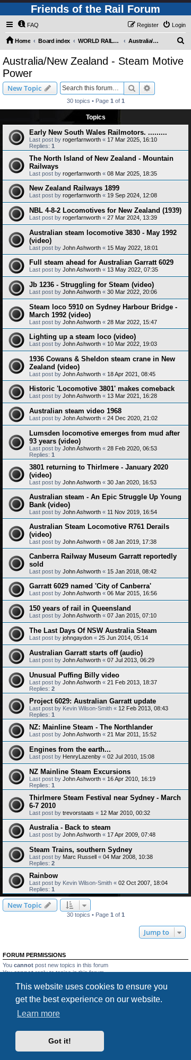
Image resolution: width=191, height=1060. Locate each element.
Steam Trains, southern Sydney (80, 850)
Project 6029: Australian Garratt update (92, 701)
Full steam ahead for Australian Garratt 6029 (101, 262)
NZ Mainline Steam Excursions (80, 772)
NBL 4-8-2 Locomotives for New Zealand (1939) (105, 210)
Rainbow (43, 876)
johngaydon (77, 638)
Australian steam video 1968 (75, 411)
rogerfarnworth (82, 139)
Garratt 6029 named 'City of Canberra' (90, 586)
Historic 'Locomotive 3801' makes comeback (102, 389)
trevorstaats (78, 813)
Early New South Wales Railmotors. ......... (98, 132)
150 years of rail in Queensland (80, 608)
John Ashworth (82, 248)
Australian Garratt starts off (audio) (86, 653)
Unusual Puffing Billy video (74, 675)
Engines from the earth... (70, 749)
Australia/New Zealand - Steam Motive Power (93, 67)
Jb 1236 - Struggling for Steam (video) (91, 285)
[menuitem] (28, 25)
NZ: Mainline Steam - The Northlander (91, 727)
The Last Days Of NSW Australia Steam (93, 631)
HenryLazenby (82, 756)
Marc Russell (80, 857)
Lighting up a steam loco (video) (82, 337)
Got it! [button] (59, 1041)
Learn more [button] (38, 1013)
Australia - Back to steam (70, 827)
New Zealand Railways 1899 (74, 188)
